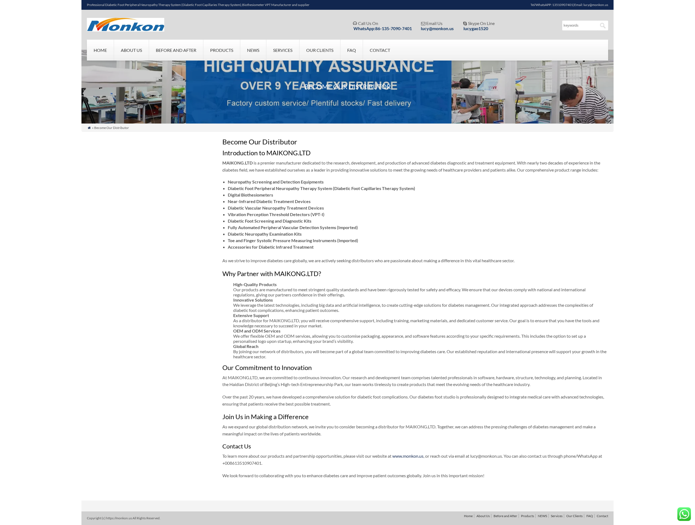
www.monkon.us (408, 455)
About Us (131, 50)
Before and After (176, 50)
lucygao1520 (475, 28)
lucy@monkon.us (437, 28)
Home (100, 50)
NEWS (253, 50)
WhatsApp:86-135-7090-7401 (382, 28)
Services (282, 50)
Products (221, 50)
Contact (380, 50)
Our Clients (319, 50)
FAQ (351, 50)
